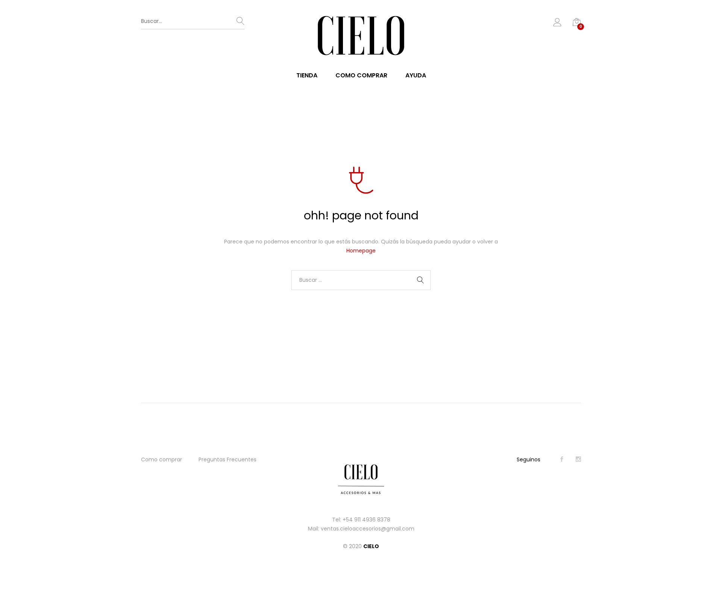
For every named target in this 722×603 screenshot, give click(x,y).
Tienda (306, 76)
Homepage (361, 250)
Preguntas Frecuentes (227, 459)
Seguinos (528, 459)
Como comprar (361, 76)
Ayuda (415, 76)
